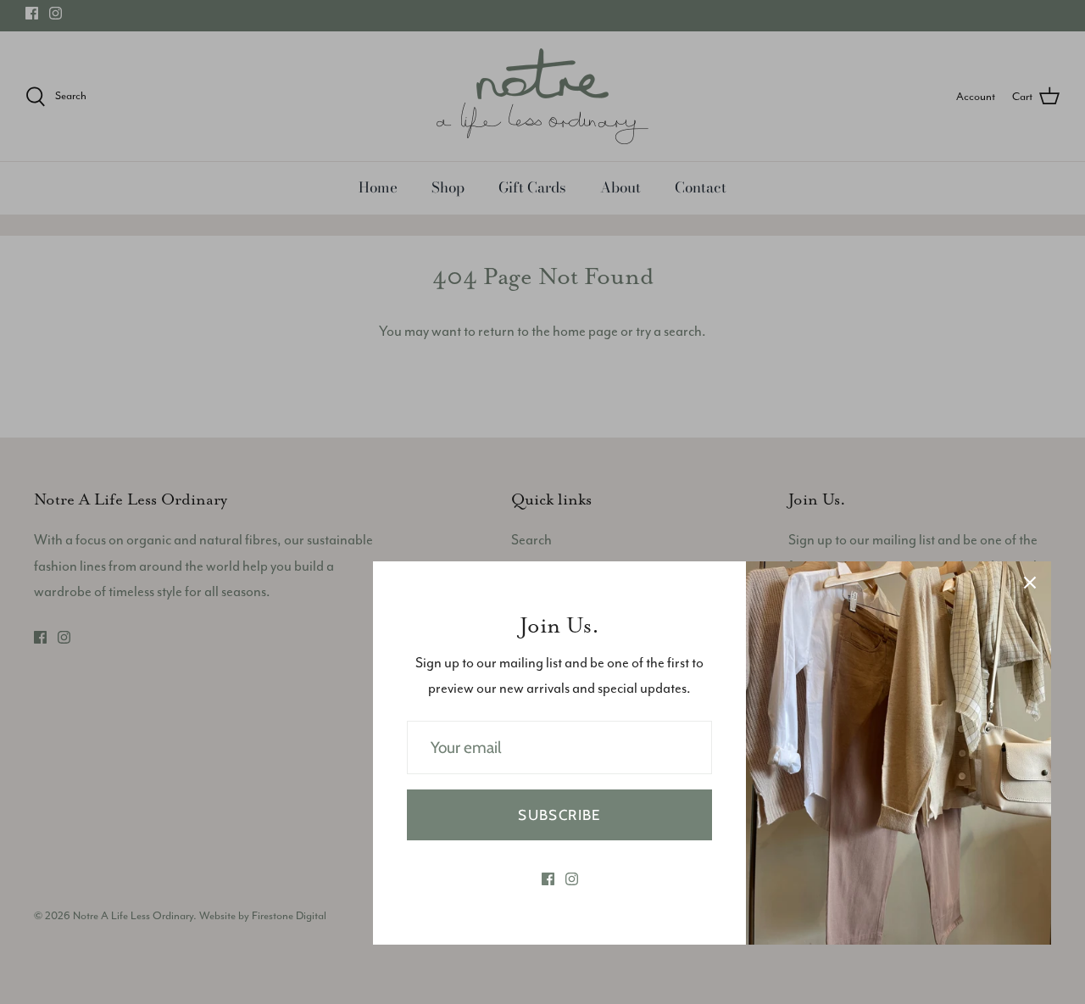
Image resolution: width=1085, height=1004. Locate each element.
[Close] (1030, 582)
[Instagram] (571, 879)
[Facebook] (548, 879)
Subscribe (559, 814)
